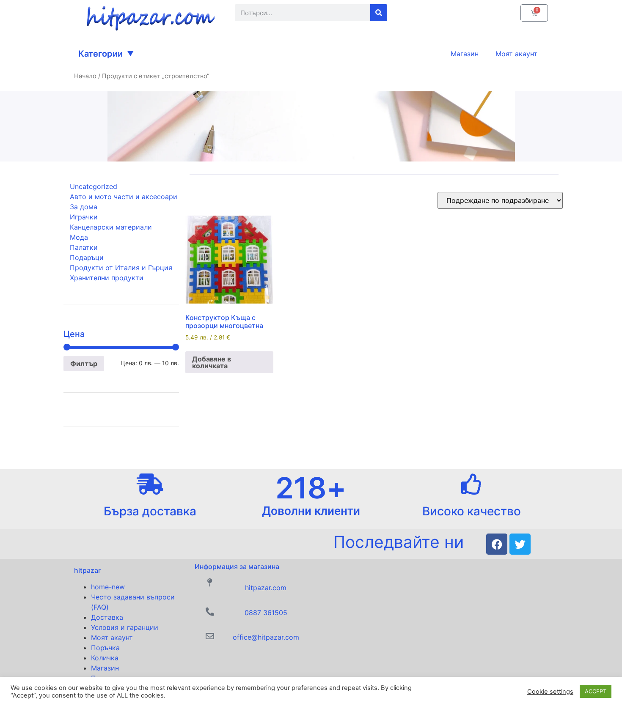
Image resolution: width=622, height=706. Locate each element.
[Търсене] (378, 12)
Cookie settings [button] (550, 691)
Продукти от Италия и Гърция (121, 267)
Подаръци (87, 257)
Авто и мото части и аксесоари (123, 196)
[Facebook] (496, 544)
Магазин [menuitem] (465, 53)
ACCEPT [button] (595, 691)
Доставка (107, 617)
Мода (79, 237)
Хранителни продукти (106, 278)
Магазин (105, 668)
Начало (85, 76)
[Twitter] (520, 544)
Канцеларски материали (111, 227)
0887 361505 (266, 612)
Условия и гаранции (124, 627)
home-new (108, 587)
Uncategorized (93, 186)
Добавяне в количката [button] (211, 362)
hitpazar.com (265, 587)
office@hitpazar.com (266, 637)
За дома (83, 206)
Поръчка (105, 647)
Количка (104, 658)
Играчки (84, 217)
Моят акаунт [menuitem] (516, 53)
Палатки (84, 247)
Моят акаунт (112, 637)
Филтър (83, 363)
